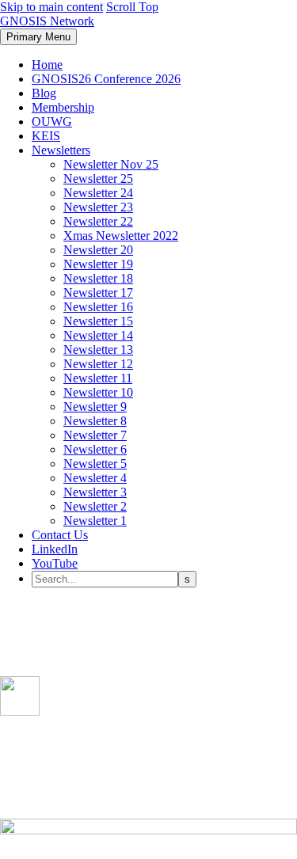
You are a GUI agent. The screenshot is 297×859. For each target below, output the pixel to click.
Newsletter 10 (98, 392)
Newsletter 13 (98, 349)
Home (47, 64)
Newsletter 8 (95, 421)
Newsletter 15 (98, 321)
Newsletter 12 (98, 364)
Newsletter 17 (98, 292)
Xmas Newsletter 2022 (120, 235)
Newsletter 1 (95, 520)
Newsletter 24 (98, 193)
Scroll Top (132, 6)
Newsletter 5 (95, 463)
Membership (63, 107)
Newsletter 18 (98, 278)
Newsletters (61, 150)
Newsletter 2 (95, 506)
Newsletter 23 (98, 207)
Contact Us (60, 535)
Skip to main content (51, 6)
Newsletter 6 (95, 449)
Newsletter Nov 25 (110, 164)
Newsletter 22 (98, 221)
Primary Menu (38, 37)
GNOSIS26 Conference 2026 (106, 79)
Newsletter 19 (98, 264)
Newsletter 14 (98, 335)
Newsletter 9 (95, 406)
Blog (44, 93)
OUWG (52, 121)
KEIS (46, 136)
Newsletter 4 (95, 478)
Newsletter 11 (97, 378)
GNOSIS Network (47, 21)
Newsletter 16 (98, 307)
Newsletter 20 (98, 250)
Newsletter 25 (98, 178)
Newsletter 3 (95, 492)
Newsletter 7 (95, 435)
